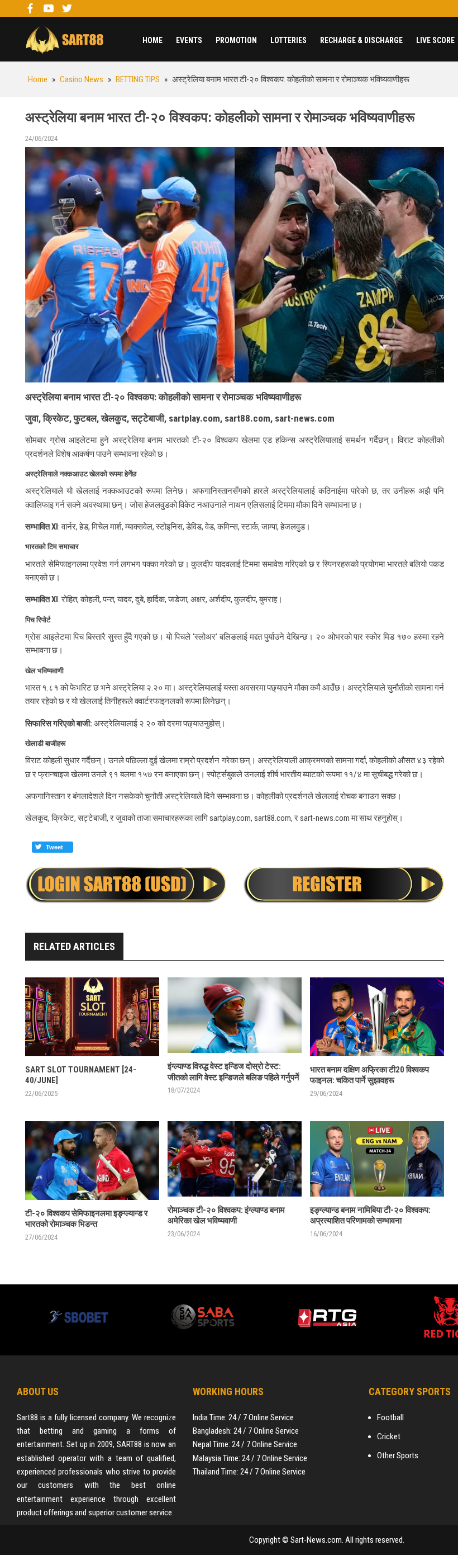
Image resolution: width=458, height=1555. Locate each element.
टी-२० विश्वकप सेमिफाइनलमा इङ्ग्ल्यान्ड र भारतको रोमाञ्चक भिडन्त (86, 1219)
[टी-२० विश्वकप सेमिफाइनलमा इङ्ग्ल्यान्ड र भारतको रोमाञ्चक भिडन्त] (92, 1160)
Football (390, 1417)
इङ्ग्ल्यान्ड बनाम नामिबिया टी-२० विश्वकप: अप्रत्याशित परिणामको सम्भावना (370, 1215)
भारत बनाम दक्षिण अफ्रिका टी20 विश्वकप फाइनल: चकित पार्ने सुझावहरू (369, 1075)
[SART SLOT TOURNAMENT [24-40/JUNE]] (92, 1016)
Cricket (388, 1436)
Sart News (64, 39)
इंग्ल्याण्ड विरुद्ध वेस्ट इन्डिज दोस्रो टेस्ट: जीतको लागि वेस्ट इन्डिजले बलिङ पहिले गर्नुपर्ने (233, 1072)
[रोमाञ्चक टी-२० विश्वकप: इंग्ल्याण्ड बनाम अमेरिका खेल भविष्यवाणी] (235, 1159)
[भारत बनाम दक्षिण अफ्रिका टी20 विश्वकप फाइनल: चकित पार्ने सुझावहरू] (377, 1016)
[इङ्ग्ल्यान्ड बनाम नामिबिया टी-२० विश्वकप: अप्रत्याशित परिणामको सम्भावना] (377, 1159)
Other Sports (397, 1455)
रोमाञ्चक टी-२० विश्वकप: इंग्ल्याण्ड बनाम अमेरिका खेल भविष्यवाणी (226, 1215)
